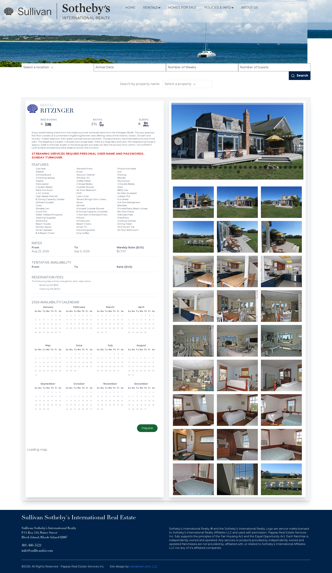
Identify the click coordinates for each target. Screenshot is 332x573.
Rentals (150, 7)
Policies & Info (217, 7)
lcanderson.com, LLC (143, 566)
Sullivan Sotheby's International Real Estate (79, 518)
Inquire (147, 428)
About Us (249, 7)
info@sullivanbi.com (37, 551)
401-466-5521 (32, 545)
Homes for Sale (182, 7)
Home (130, 7)
